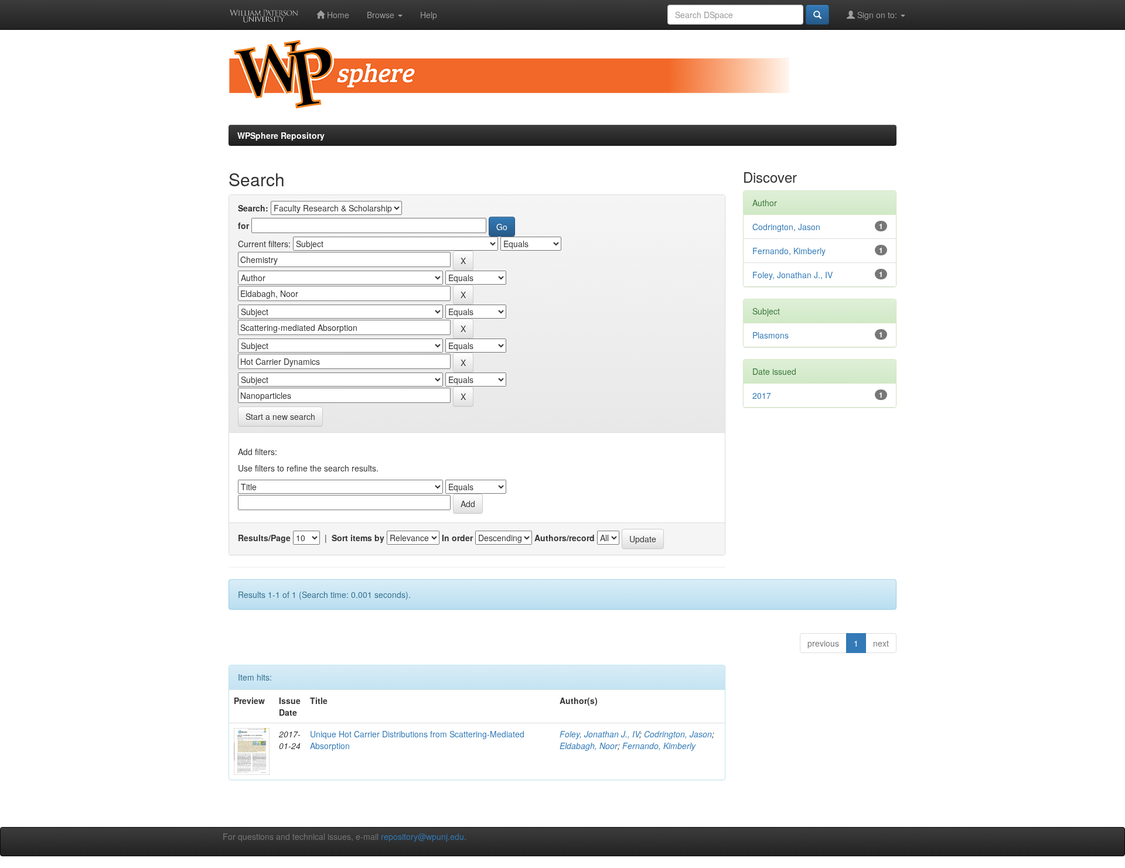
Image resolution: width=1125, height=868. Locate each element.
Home (337, 14)
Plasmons (770, 335)
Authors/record (564, 538)
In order (457, 538)
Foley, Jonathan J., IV (599, 734)
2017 (761, 395)
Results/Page (264, 538)
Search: (253, 208)
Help (428, 14)
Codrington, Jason (678, 734)
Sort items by (358, 538)
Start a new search (280, 416)
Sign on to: (877, 14)
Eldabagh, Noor (589, 745)
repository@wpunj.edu (422, 836)
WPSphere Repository (281, 135)
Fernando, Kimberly (659, 745)
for (243, 225)
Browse (382, 14)
